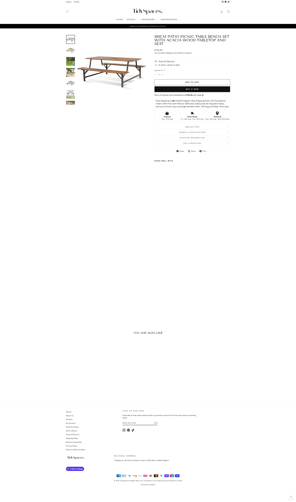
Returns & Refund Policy (75, 449)
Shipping (169, 53)
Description (192, 127)
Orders (69, 2)
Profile (76, 2)
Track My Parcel (72, 427)
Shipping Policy (72, 438)
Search (68, 412)
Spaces (131, 19)
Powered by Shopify (148, 484)
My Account (71, 423)
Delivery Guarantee (74, 442)
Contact (69, 419)
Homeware (148, 19)
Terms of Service (72, 434)
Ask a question (192, 143)
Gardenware (169, 19)
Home (119, 19)
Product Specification (192, 132)
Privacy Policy (71, 446)
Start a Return (71, 431)
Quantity (159, 70)
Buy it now (192, 89)
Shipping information (192, 138)
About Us (69, 416)
